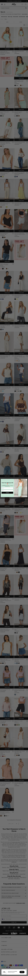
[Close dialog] (26, 479)
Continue (7, 492)
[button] (26, 969)
